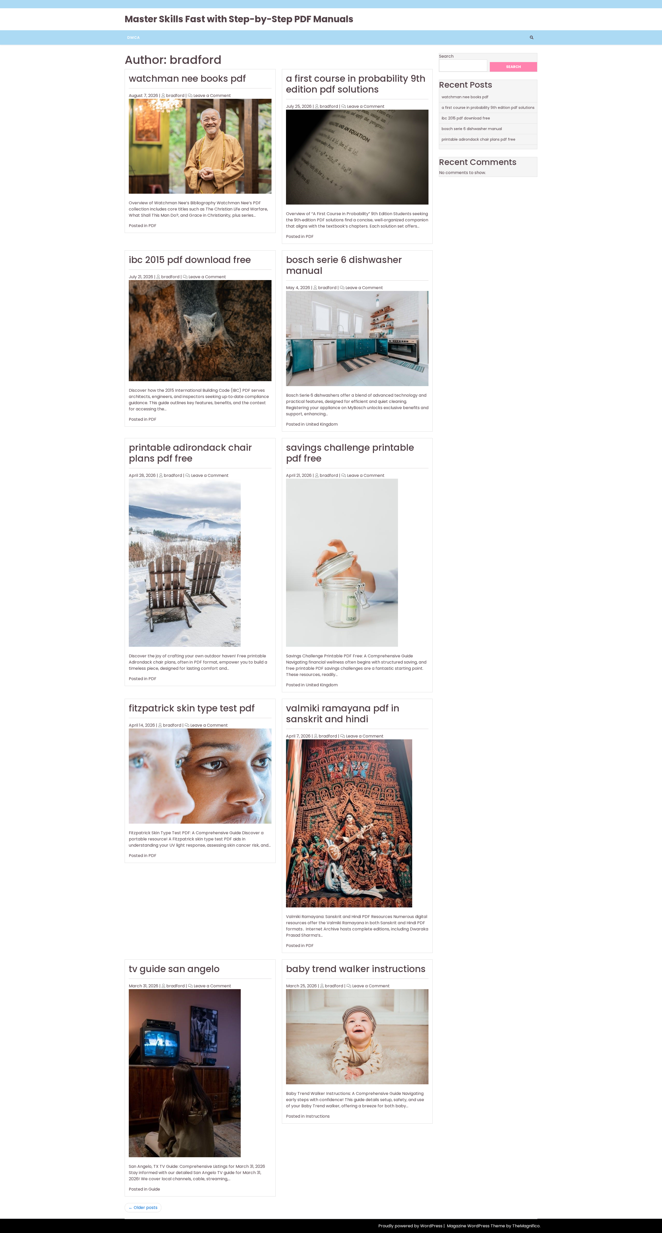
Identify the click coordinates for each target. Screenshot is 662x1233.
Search (446, 56)
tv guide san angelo (174, 969)
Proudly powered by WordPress (410, 1226)
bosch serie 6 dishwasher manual (344, 265)
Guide (154, 1189)
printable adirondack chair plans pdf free (190, 453)
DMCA (133, 37)
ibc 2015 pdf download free (190, 259)
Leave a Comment (212, 96)
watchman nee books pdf (187, 78)
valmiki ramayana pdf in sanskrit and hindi (342, 713)
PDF (152, 226)
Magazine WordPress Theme (476, 1226)
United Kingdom (322, 424)
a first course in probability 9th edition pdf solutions (355, 84)
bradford (175, 96)
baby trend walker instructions (356, 969)
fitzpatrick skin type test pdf (192, 708)
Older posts (145, 1208)
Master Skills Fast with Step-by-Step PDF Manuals (239, 19)
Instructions (318, 1116)
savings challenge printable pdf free (350, 453)
